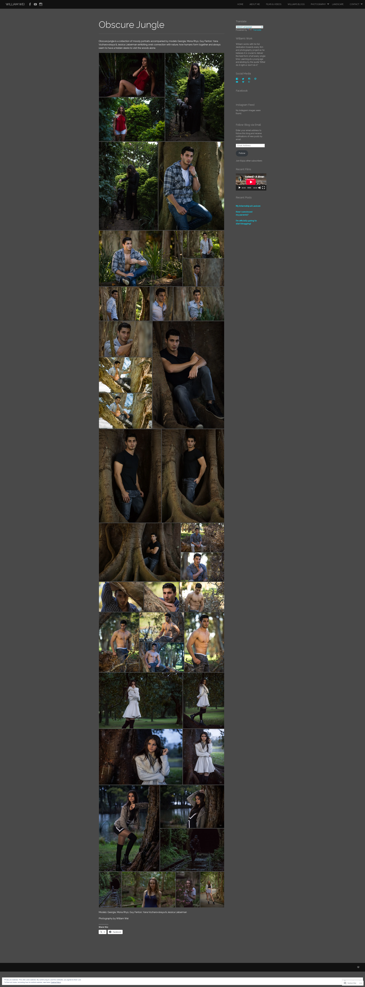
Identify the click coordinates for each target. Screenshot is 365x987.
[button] (132, 75)
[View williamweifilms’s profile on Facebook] (237, 79)
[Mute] (259, 187)
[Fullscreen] (263, 187)
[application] (251, 182)
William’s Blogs (296, 4)
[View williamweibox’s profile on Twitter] (243, 79)
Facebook (242, 90)
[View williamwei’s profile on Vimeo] (243, 82)
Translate (257, 30)
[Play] (239, 187)
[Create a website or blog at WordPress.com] (358, 967)
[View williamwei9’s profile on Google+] (249, 82)
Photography (318, 4)
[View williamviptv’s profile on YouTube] (237, 82)
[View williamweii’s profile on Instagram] (249, 79)
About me (255, 4)
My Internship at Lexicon (248, 206)
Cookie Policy (56, 982)
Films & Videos (273, 4)
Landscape (337, 4)
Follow (242, 153)
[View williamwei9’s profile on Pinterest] (255, 79)
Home (240, 4)
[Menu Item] (30, 4)
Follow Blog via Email (248, 124)
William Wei (15, 4)
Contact (354, 4)
